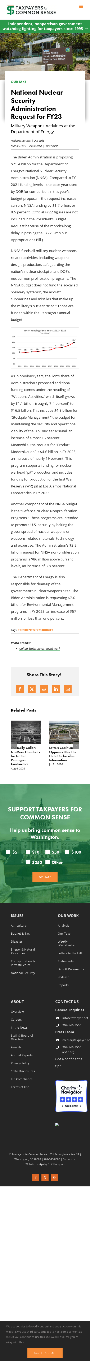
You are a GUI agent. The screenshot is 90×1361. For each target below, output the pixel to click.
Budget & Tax (20, 933)
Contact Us (69, 1159)
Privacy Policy (20, 1063)
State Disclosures (23, 1071)
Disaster (16, 941)
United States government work (39, 648)
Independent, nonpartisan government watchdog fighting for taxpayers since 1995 (43, 26)
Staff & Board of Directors (22, 1037)
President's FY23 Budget (35, 630)
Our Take (39, 140)
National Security (21, 140)
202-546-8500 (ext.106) (71, 1049)
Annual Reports (22, 1055)
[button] (14, 745)
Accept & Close (45, 1352)
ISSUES (17, 916)
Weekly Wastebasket (67, 943)
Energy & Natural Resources (23, 951)
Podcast (63, 977)
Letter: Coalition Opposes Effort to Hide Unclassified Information (62, 754)
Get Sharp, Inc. (56, 1164)
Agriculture (19, 925)
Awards (16, 1047)
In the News (19, 1027)
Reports (63, 985)
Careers (16, 1019)
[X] (32, 689)
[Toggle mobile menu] (81, 6)
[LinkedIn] (56, 689)
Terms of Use (20, 1087)
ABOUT (17, 1002)
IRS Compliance (22, 1079)
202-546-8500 (71, 1025)
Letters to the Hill (70, 953)
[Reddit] (44, 689)
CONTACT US (67, 1001)
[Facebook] (20, 689)
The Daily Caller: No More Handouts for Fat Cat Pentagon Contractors (25, 756)
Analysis (63, 925)
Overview (17, 1012)
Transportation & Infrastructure (23, 963)
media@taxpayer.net (74, 1040)
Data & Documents (71, 969)
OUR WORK (68, 916)
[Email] (68, 689)
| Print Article (50, 146)
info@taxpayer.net (74, 1018)
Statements (66, 961)
